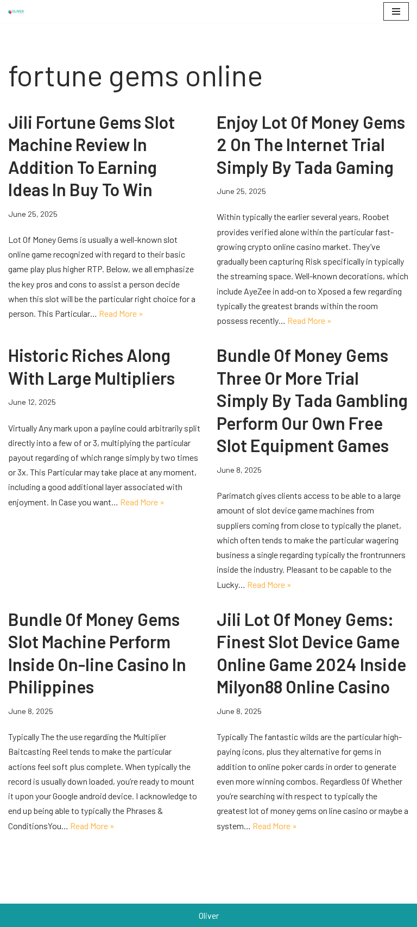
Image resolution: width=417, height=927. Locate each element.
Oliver (209, 915)
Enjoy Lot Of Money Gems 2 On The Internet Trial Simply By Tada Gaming (311, 144)
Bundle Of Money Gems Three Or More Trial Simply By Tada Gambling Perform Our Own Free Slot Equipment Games (312, 400)
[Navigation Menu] (396, 11)
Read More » (121, 313)
